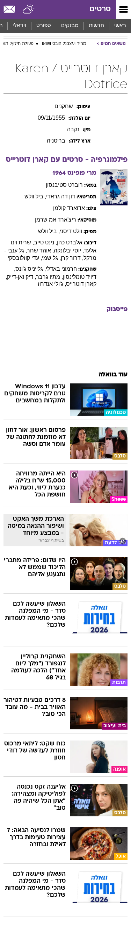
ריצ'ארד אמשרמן (55, 220)
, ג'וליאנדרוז (52, 284)
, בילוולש (35, 196)
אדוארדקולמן (69, 208)
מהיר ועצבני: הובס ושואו (64, 44)
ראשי (120, 25)
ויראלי (19, 25)
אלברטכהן (69, 242)
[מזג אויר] (29, 9)
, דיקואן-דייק (21, 277)
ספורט (43, 25)
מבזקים (70, 25)
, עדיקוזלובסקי (25, 258)
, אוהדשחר (40, 251)
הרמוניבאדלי (61, 269)
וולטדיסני (71, 231)
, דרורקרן (72, 258)
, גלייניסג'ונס (30, 269)
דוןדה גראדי (60, 196)
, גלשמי (51, 258)
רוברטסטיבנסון (64, 185)
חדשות (96, 25)
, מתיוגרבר (49, 277)
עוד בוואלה (113, 375)
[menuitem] (96, 26)
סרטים (100, 9)
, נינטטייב (45, 242)
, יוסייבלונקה (69, 251)
